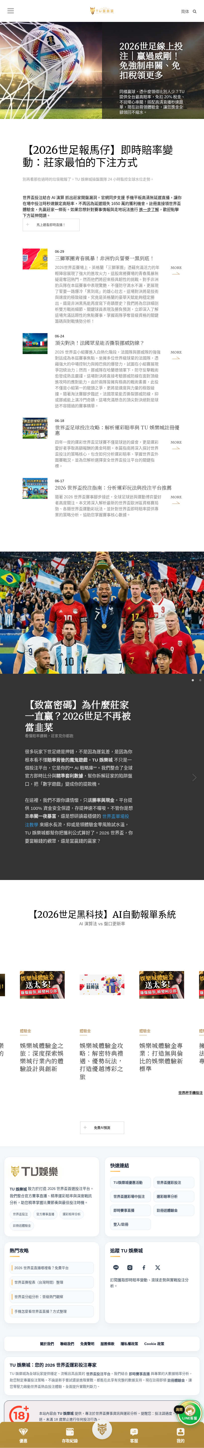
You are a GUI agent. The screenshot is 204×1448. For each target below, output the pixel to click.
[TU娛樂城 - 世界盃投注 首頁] (34, 1171)
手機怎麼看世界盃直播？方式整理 (40, 1311)
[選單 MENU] (10, 10)
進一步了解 (149, 209)
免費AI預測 (102, 1128)
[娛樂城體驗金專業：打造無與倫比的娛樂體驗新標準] (102, 1010)
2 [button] (200, 680)
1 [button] (192, 680)
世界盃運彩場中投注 (129, 1196)
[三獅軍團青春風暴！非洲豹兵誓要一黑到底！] (102, 286)
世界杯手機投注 (190, 1093)
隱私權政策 (129, 1344)
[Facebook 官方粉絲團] (144, 1267)
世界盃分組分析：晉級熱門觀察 (38, 1297)
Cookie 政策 (154, 1344)
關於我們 (47, 1344)
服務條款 (107, 1344)
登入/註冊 (120, 1224)
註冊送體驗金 (167, 1210)
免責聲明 (87, 1344)
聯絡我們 (67, 1344)
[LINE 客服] (116, 1267)
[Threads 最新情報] (157, 1267)
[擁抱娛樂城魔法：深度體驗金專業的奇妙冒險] (161, 1006)
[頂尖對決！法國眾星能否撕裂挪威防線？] (102, 371)
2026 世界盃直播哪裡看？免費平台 (41, 1268)
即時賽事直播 (123, 1210)
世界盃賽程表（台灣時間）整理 (38, 1282)
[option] (102, 70)
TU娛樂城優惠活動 (128, 1183)
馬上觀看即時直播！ (51, 225)
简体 (185, 11)
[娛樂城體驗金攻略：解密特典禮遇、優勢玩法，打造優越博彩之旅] (42, 1013)
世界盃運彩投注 (169, 1183)
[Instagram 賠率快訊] (130, 1267)
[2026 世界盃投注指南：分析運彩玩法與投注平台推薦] (102, 498)
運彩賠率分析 (167, 1196)
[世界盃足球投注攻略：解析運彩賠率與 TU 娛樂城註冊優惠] (102, 443)
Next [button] (194, 777)
